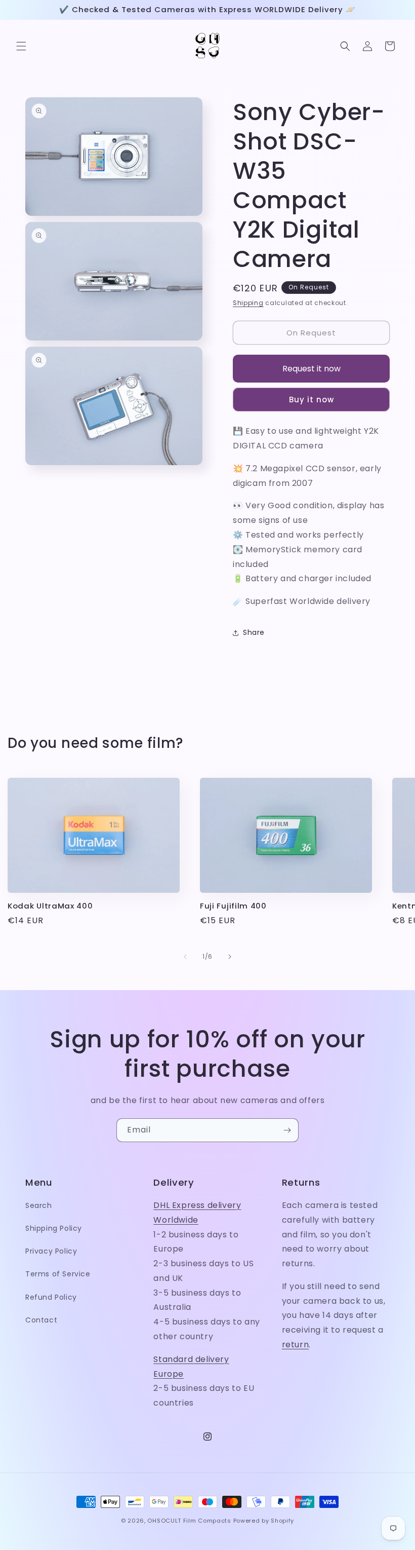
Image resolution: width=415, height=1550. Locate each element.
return (295, 1344)
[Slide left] (185, 957)
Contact (41, 1320)
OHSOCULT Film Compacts (189, 1521)
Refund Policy (51, 1297)
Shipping (248, 302)
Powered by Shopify (264, 1521)
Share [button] (254, 632)
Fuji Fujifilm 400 (233, 906)
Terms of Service (58, 1274)
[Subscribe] (287, 1130)
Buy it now (311, 399)
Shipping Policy (53, 1228)
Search (38, 1205)
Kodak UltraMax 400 (50, 906)
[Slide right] (230, 957)
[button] (21, 46)
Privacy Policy (51, 1251)
